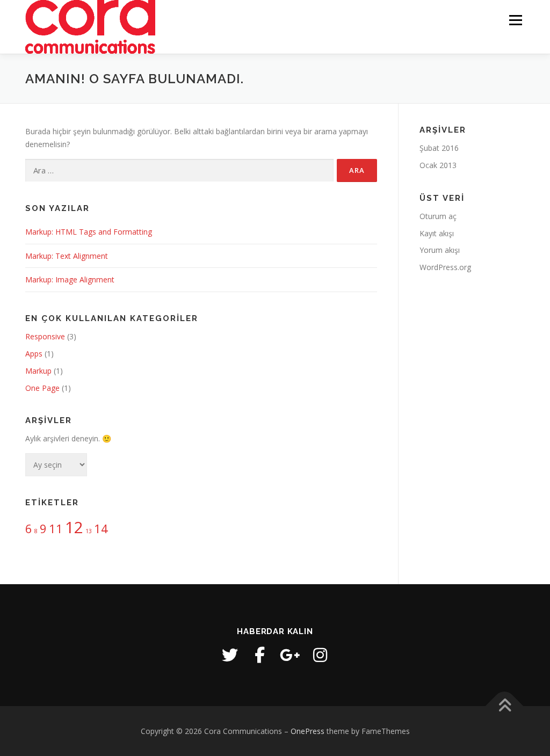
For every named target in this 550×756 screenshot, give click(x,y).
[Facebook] (260, 655)
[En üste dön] (505, 706)
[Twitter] (230, 655)
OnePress (307, 731)
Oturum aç (438, 216)
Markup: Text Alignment (66, 256)
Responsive (45, 336)
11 (56, 528)
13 (88, 531)
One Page (42, 388)
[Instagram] (320, 655)
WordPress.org (445, 267)
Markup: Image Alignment (69, 279)
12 (74, 527)
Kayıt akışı (436, 233)
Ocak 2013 (438, 165)
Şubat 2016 (439, 148)
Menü (515, 20)
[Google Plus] (290, 655)
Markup (38, 371)
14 (101, 528)
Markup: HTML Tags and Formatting (88, 232)
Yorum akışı (439, 250)
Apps (33, 353)
